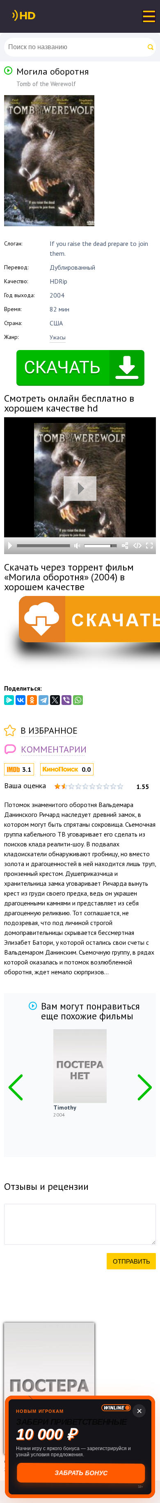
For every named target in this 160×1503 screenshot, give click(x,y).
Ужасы (58, 337)
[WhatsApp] (78, 700)
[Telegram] (43, 700)
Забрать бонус (80, 1472)
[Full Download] (37, 15)
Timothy (64, 1107)
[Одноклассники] (32, 700)
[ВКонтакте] (20, 700)
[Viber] (66, 700)
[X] (55, 700)
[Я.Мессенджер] (9, 700)
